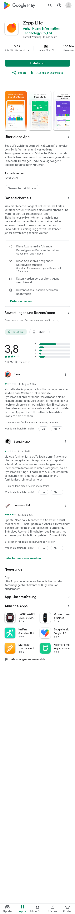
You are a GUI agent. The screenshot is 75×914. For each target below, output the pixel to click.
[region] (37, 48)
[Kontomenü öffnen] (68, 5)
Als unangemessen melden (26, 659)
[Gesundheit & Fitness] (22, 188)
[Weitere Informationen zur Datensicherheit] (21, 301)
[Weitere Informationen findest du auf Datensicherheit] (68, 198)
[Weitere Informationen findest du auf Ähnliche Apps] (68, 606)
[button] (53, 50)
